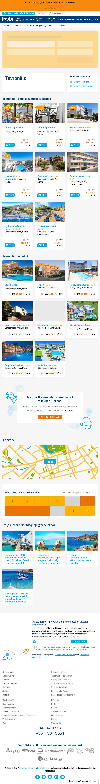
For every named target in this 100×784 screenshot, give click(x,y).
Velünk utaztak (8, 719)
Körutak (5, 680)
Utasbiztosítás (8, 700)
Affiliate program (9, 708)
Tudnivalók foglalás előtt (61, 676)
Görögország (40, 26)
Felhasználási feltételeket (65, 655)
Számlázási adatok (59, 687)
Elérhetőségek (57, 700)
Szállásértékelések (67, 19)
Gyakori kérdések (58, 672)
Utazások (16, 26)
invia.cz (23, 768)
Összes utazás (8, 672)
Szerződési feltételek (60, 680)
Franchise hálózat (58, 715)
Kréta (51, 26)
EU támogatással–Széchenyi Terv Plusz (19, 715)
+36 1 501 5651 (50, 733)
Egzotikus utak (8, 676)
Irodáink (54, 704)
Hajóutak (6, 687)
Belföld (5, 695)
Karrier (54, 719)
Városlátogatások (9, 683)
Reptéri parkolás (9, 704)
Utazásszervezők (58, 711)
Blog (4, 723)
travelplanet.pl (43, 768)
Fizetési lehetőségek (60, 691)
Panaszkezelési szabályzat (63, 695)
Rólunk (54, 708)
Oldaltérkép (56, 723)
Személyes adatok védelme (63, 683)
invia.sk (31, 768)
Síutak (5, 691)
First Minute (27, 26)
